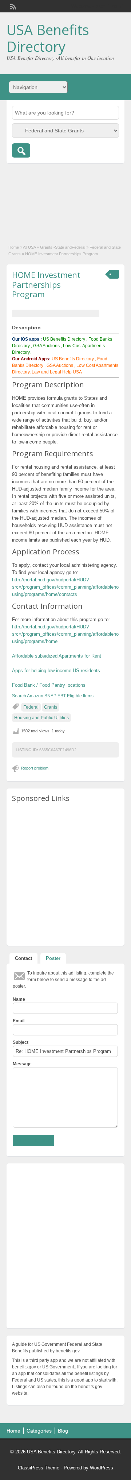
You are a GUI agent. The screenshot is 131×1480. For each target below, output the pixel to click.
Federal (31, 707)
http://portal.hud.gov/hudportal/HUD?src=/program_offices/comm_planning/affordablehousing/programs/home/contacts (65, 587)
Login (115, 6)
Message (22, 1063)
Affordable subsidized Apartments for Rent (56, 656)
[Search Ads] (21, 150)
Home (13, 247)
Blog (63, 1431)
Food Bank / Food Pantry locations (49, 685)
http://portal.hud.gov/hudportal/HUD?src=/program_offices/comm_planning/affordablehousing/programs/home (65, 634)
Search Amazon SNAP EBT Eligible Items (53, 695)
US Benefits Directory (64, 339)
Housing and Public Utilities (41, 717)
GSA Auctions (46, 345)
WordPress (101, 1468)
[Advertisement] (65, 200)
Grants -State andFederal (62, 247)
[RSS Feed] (12, 6)
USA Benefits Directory (48, 38)
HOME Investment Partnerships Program (46, 284)
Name (19, 999)
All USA (29, 247)
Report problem (34, 768)
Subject (20, 1042)
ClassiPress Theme (38, 1468)
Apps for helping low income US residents (56, 670)
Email (18, 1020)
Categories (39, 1431)
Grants (50, 707)
